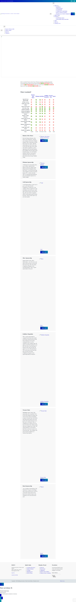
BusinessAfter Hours (33, 96)
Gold (40, 96)
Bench (54, 96)
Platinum (37, 96)
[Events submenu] (58, 16)
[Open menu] (51, 14)
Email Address (55, 572)
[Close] (2, 584)
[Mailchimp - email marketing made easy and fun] (54, 576)
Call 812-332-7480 (15, 575)
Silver (43, 96)
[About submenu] (58, 5)
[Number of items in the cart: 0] (75, 13)
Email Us (13, 572)
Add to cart (44, 140)
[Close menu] (53, 3)
